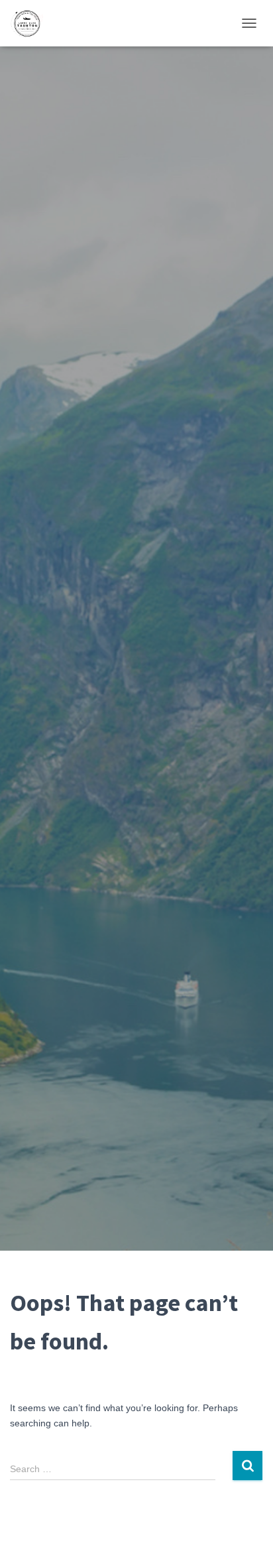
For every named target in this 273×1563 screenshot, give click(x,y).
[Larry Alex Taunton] (31, 23)
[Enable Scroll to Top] (247, 1536)
